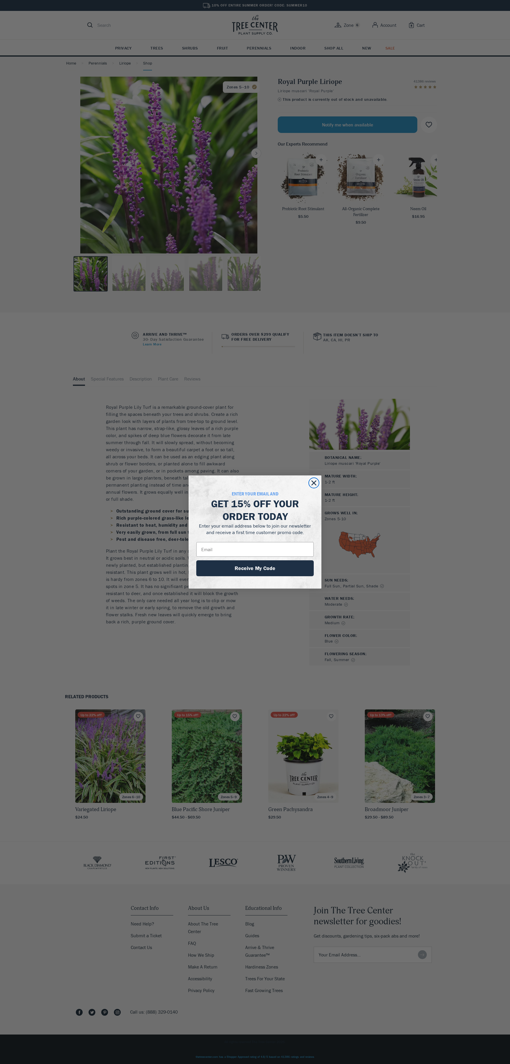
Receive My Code (255, 568)
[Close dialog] (314, 483)
